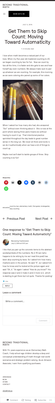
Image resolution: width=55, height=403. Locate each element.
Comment (43, 320)
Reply (7, 286)
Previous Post (16, 219)
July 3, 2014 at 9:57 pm (19, 243)
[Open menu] (4, 14)
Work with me (19, 14)
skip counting (14, 209)
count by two (14, 206)
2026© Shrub (7, 391)
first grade (36, 206)
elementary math (26, 206)
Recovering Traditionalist (20, 241)
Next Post (41, 219)
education (6, 207)
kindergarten (45, 206)
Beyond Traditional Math (15, 6)
